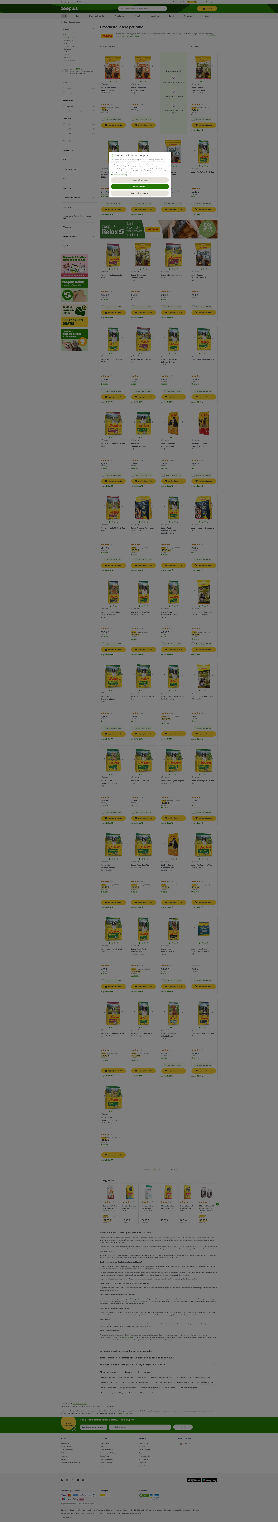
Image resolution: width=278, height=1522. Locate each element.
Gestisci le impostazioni (139, 180)
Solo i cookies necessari (139, 193)
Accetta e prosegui (139, 187)
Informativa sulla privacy (118, 175)
